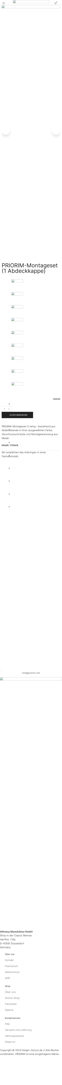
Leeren (56, 398)
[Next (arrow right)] (1, 670)
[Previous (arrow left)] (0, 670)
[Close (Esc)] (0, 667)
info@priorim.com (31, 673)
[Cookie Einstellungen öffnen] (25, 1083)
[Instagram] (1, 676)
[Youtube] (6, 676)
